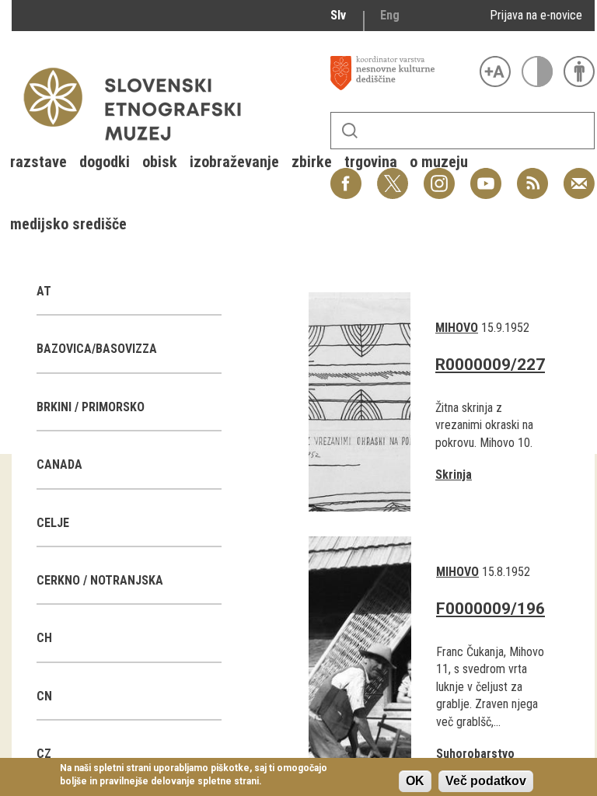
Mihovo (456, 327)
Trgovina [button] (370, 161)
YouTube (485, 175)
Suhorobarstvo (475, 753)
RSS (528, 175)
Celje (53, 522)
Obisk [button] (159, 161)
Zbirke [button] (312, 161)
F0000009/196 (490, 608)
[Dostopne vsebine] (579, 71)
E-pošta (579, 175)
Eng (390, 15)
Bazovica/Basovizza (97, 348)
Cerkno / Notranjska (100, 580)
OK (415, 780)
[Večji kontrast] (537, 71)
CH (44, 637)
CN (44, 696)
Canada (59, 464)
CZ (44, 753)
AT (44, 291)
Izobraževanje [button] (234, 161)
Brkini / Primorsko (91, 407)
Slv (338, 15)
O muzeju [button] (439, 161)
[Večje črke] (495, 71)
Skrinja (453, 474)
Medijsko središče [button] (68, 224)
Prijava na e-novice (536, 15)
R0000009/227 (490, 364)
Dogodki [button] (104, 161)
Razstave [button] (38, 161)
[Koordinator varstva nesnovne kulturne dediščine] (401, 73)
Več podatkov (485, 780)
